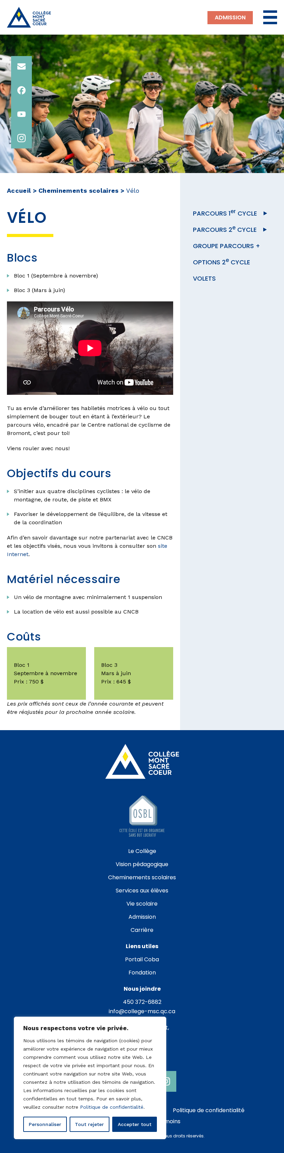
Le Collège (142, 851)
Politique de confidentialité (111, 1107)
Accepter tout (134, 1124)
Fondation (142, 973)
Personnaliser (45, 1124)
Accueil (19, 190)
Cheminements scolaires (78, 190)
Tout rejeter (89, 1124)
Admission (230, 17)
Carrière (142, 930)
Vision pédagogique (142, 864)
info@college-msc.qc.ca (142, 1011)
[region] (90, 1078)
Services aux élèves (142, 891)
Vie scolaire (142, 904)
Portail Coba (142, 959)
